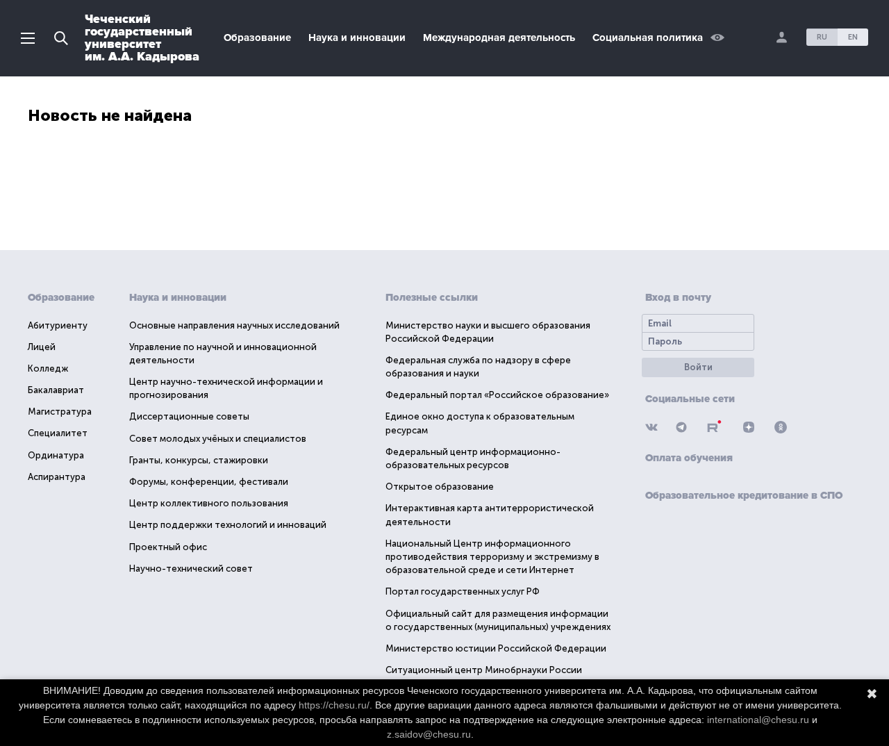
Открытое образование (439, 486)
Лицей (42, 347)
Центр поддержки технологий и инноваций (227, 525)
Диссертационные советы (189, 416)
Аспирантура (56, 477)
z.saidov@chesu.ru (429, 734)
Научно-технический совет (191, 568)
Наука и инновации (357, 37)
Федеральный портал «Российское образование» (497, 395)
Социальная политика (647, 37)
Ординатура (56, 455)
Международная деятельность (499, 37)
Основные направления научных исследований (234, 325)
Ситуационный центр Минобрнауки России (483, 670)
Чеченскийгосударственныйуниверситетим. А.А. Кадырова (142, 38)
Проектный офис (168, 547)
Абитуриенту (58, 325)
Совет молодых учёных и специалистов (217, 438)
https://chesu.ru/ (334, 705)
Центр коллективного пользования (208, 503)
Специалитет (58, 433)
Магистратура (60, 411)
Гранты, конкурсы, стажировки (198, 460)
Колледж (48, 368)
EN (853, 37)
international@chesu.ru (758, 719)
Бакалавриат (56, 390)
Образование (257, 37)
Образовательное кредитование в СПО (743, 495)
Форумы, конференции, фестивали (208, 481)
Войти (698, 367)
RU (822, 37)
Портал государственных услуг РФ (462, 591)
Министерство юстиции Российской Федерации (495, 648)
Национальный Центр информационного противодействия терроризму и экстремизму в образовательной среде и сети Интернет (492, 556)
